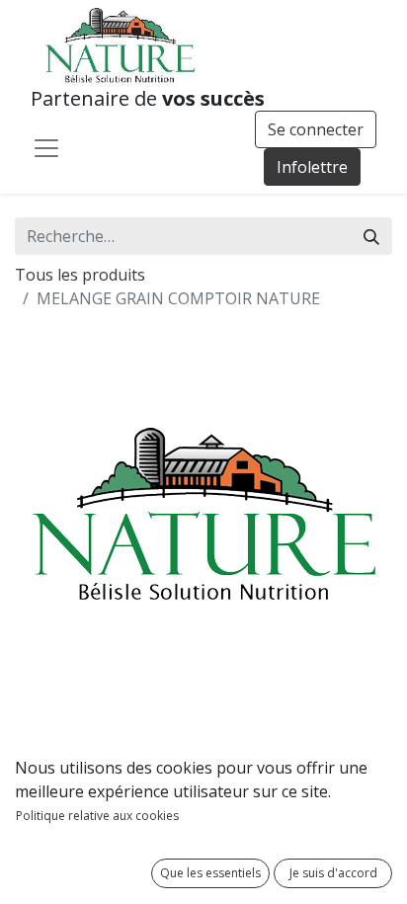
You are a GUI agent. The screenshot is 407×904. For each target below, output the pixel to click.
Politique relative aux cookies (97, 815)
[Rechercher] (371, 236)
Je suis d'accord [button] (333, 872)
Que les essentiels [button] (210, 872)
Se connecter (316, 129)
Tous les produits (80, 275)
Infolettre (312, 167)
